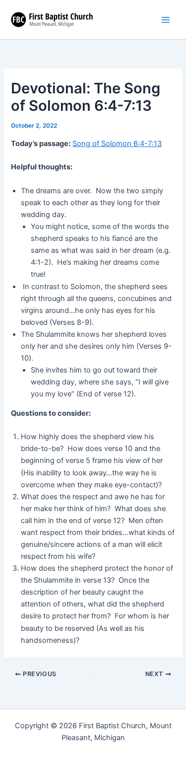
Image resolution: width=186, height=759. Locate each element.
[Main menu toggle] (165, 19)
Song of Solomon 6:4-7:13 (117, 143)
